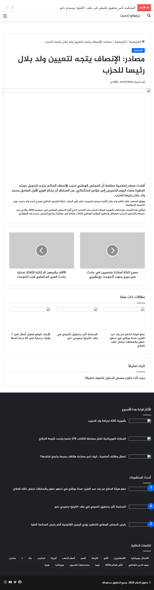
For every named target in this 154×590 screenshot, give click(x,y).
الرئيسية (135, 42)
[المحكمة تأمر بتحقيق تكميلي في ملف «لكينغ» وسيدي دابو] (76, 319)
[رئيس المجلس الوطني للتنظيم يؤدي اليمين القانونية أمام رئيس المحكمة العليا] (140, 530)
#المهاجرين (120, 558)
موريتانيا (59, 565)
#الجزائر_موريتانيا (140, 558)
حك (30, 558)
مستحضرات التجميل (79, 565)
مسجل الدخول (114, 378)
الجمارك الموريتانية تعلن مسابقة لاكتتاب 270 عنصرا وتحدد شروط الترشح (82, 438)
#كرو (106, 558)
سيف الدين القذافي (138, 565)
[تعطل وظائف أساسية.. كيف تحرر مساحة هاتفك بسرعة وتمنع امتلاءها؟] (140, 462)
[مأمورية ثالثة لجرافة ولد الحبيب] (140, 426)
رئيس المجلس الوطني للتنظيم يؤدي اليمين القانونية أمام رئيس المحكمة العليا (78, 524)
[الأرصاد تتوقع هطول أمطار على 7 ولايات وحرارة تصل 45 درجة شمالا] (29, 319)
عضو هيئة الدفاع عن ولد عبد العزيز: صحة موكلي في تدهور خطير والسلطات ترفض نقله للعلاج (127, 340)
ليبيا (97, 565)
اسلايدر (41, 558)
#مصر (83, 558)
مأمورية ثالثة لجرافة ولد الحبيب (107, 421)
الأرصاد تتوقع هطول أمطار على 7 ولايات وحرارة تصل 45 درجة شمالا (30, 336)
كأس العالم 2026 (114, 565)
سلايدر (12, 558)
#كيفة (94, 558)
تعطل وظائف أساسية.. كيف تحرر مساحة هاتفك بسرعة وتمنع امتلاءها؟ (83, 456)
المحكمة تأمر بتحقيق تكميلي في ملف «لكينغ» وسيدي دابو (97, 7)
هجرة (47, 565)
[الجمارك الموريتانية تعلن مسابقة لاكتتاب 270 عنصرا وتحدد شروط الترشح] (140, 444)
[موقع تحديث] (130, 16)
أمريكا (54, 558)
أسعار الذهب (68, 558)
